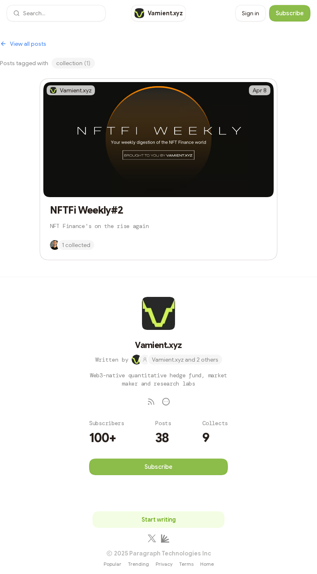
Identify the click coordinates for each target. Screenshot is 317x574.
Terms (186, 564)
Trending (138, 564)
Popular (112, 564)
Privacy (164, 564)
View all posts (28, 43)
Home (207, 564)
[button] (56, 13)
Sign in (250, 13)
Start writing (159, 519)
